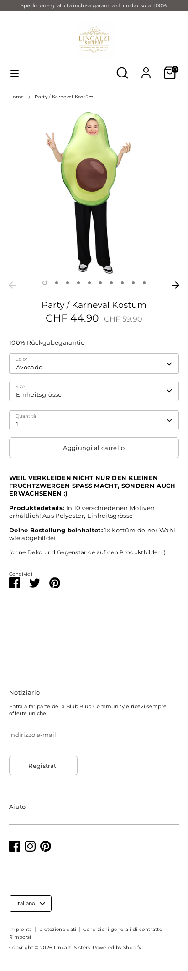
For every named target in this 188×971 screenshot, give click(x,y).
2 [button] (56, 282)
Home (16, 96)
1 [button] (44, 283)
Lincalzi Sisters (72, 947)
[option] (94, 192)
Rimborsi (20, 937)
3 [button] (67, 282)
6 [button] (100, 282)
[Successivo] (176, 285)
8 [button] (122, 282)
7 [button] (111, 282)
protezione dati (58, 929)
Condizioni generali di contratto (122, 929)
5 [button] (89, 282)
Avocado (29, 367)
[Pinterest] (45, 846)
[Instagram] (30, 846)
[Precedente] (12, 285)
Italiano (26, 903)
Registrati (43, 765)
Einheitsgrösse (39, 394)
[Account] (146, 67)
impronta (20, 929)
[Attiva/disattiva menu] (14, 73)
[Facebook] (14, 846)
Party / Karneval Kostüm (64, 96)
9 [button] (133, 282)
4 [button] (78, 282)
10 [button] (144, 282)
